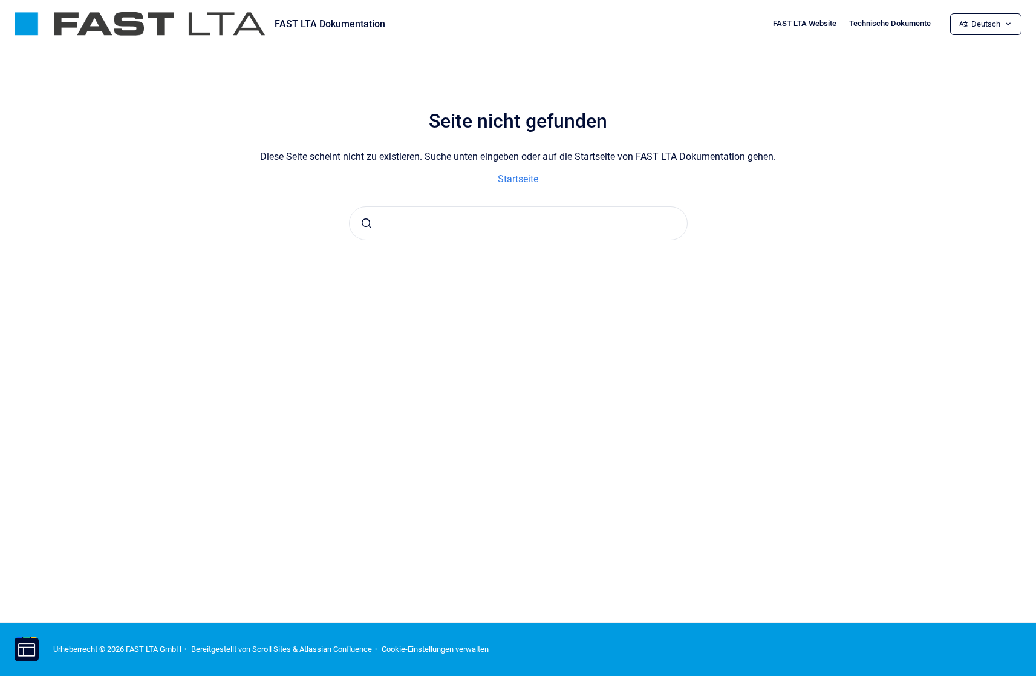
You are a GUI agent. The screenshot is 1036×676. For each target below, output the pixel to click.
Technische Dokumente (890, 23)
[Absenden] (366, 223)
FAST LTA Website (804, 23)
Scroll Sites (271, 649)
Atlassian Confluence (335, 649)
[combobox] (518, 223)
